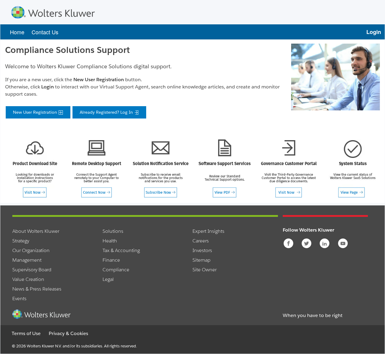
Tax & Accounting (121, 250)
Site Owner (204, 269)
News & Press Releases (36, 289)
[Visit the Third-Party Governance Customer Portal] (288, 168)
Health (110, 241)
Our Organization (31, 250)
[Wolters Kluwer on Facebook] (289, 243)
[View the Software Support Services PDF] (224, 168)
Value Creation (28, 279)
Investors (202, 250)
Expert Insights (208, 231)
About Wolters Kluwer (35, 231)
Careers (200, 241)
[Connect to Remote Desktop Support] (96, 168)
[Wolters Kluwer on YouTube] (343, 243)
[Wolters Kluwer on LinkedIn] (325, 243)
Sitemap (201, 260)
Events (19, 298)
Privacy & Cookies (68, 333)
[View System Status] (352, 168)
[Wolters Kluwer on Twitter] (307, 243)
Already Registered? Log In (107, 112)
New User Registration (35, 112)
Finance (111, 260)
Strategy (20, 241)
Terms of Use (26, 333)
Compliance (116, 269)
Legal (108, 279)
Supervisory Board (31, 269)
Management (27, 260)
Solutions (113, 231)
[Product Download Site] (34, 168)
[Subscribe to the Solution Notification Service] (160, 168)
